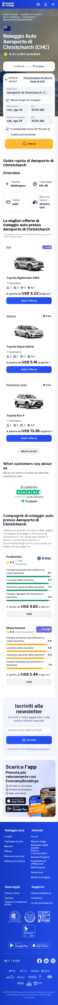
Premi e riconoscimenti (39, 852)
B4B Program (38, 867)
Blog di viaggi (38, 841)
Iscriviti (31, 739)
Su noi (34, 836)
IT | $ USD (13, 960)
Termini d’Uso (11, 893)
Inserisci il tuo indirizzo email (24, 730)
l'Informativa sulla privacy (38, 749)
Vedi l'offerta (29, 300)
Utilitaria (11, 316)
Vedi (29, 613)
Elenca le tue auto (14, 856)
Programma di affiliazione (38, 862)
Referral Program (40, 857)
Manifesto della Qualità (39, 846)
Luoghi (8, 836)
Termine (8, 898)
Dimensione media (16, 385)
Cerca (32, 143)
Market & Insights (40, 877)
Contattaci (36, 898)
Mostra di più (29, 451)
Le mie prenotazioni (42, 903)
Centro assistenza (41, 893)
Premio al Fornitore (14, 861)
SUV (8, 247)
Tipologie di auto (13, 841)
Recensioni (37, 872)
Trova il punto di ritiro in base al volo (37, 79)
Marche (8, 846)
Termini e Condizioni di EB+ (15, 903)
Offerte (8, 851)
